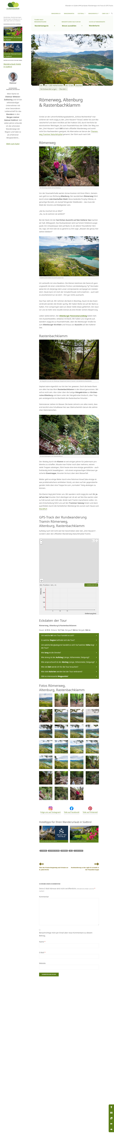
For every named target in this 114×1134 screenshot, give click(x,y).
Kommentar (44, 896)
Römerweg (64, 850)
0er (41, 85)
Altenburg (43, 850)
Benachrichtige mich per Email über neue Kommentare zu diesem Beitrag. (65, 934)
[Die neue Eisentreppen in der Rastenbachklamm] (69, 435)
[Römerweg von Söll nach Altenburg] (61, 700)
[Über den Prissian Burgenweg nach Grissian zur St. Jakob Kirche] (111, 1124)
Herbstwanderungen (48, 89)
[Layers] (41, 580)
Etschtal (79, 85)
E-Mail (42, 952)
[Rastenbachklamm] (45, 777)
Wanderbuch (55, 13)
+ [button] (41, 540)
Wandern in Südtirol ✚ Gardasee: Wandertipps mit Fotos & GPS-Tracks (89, 6)
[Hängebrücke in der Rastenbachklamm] (92, 762)
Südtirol (81, 13)
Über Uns (105, 13)
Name (42, 942)
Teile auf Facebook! (71, 812)
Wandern (63, 89)
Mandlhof (43, 509)
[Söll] (45, 700)
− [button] (41, 543)
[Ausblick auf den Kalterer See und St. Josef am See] (69, 256)
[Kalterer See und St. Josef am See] (61, 715)
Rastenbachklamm (54, 850)
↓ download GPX (91, 585)
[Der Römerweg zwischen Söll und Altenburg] (69, 166)
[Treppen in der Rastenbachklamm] (92, 777)
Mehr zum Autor (13, 144)
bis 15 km (69, 85)
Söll (71, 850)
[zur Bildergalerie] (111, 1118)
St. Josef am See (79, 850)
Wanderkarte (94, 26)
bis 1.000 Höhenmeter (54, 85)
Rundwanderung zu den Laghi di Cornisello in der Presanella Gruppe (85, 869)
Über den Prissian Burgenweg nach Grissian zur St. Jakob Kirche (53, 869)
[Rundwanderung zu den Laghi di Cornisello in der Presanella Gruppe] (111, 1129)
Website (42, 963)
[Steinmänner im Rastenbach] (61, 777)
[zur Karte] (111, 1113)
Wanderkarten (69, 13)
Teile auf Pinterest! (90, 812)
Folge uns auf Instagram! (50, 812)
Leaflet (97, 582)
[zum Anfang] (111, 1107)
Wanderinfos (93, 13)
